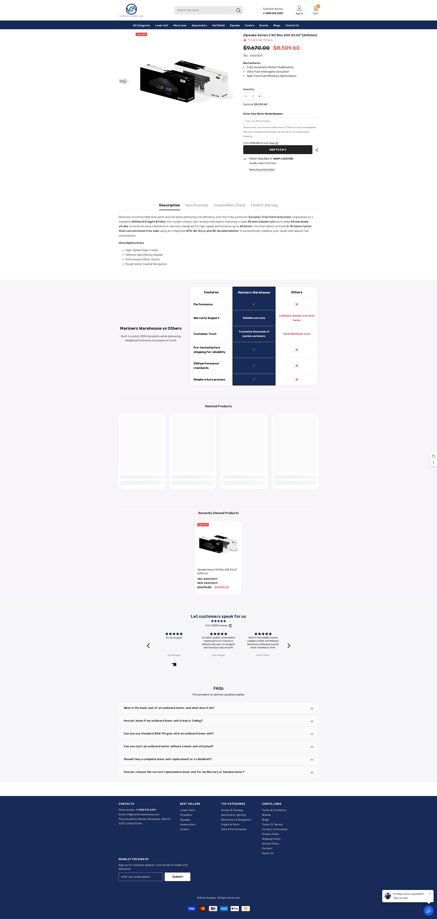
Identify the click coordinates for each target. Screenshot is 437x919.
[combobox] (204, 10)
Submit (177, 876)
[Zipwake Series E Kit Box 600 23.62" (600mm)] (218, 544)
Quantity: (249, 89)
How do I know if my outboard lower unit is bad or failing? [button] (163, 720)
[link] (142, 477)
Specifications (197, 205)
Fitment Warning (264, 205)
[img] (218, 621)
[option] (184, 81)
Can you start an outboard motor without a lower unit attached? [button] (168, 746)
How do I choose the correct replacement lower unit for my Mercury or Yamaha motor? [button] (184, 772)
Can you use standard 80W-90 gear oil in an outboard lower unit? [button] (169, 733)
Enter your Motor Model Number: (263, 113)
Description (169, 205)
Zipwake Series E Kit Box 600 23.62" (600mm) (217, 571)
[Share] (315, 150)
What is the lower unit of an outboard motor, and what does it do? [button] (169, 708)
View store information (262, 169)
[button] (149, 645)
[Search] (208, 10)
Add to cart (278, 149)
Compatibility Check (230, 205)
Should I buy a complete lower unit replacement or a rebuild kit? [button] (168, 759)
